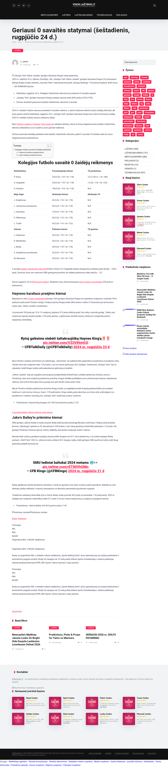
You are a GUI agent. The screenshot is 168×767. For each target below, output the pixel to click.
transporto (128, 126)
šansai (140, 134)
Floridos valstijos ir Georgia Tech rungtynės (35, 124)
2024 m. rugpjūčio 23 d (91, 347)
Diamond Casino (144, 248)
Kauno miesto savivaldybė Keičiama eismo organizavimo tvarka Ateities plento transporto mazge (146, 332)
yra (133, 134)
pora (126, 113)
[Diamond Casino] (129, 259)
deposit (141, 224)
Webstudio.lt (17, 679)
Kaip (126, 99)
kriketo (134, 104)
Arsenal (144, 77)
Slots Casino (68, 714)
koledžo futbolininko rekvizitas (33, 269)
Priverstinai (149, 113)
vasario (148, 130)
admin (25, 61)
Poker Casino (106, 698)
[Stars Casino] (129, 195)
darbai (136, 91)
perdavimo (144, 108)
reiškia (138, 117)
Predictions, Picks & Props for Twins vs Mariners (64, 636)
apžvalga (134, 77)
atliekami (146, 82)
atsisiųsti (141, 86)
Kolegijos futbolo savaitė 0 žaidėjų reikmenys (33, 150)
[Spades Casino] (129, 227)
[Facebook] (14, 5)
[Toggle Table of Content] (48, 146)
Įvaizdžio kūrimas (134, 761)
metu (148, 104)
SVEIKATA (129, 168)
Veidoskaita (149, 761)
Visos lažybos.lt (84, 4)
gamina (151, 91)
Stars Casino (142, 184)
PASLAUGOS (121, 15)
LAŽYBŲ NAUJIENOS (84, 15)
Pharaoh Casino (144, 714)
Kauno (148, 99)
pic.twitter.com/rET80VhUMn (66, 467)
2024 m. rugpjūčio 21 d (86, 471)
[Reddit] (29, 5)
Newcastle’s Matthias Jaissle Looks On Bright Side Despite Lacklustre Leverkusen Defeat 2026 (26, 639)
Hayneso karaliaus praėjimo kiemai (31, 152)
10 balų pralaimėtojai (37, 298)
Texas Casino (143, 698)
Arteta (136, 82)
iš (152, 95)
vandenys (137, 130)
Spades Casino (143, 216)
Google (136, 95)
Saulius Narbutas (117, 761)
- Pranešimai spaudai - (20, 765)
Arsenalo (127, 82)
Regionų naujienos (54, 765)
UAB (147, 126)
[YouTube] (24, 5)
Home (14, 42)
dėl (143, 91)
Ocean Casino (143, 200)
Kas (132, 99)
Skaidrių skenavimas (58, 761)
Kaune (139, 99)
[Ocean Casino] (129, 211)
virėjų (126, 134)
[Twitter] (19, 5)
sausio (147, 117)
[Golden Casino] (18, 724)
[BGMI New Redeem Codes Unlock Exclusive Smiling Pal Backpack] (130, 309)
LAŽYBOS (66, 15)
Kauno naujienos (37, 765)
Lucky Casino (106, 714)
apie (125, 77)
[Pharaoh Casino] (129, 724)
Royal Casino (32, 698)
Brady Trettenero (19, 518)
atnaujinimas (129, 86)
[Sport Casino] (55, 708)
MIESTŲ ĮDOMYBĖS (49, 15)
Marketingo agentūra (18, 761)
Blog (20, 42)
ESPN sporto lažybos (40, 282)
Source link (17, 611)
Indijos (145, 95)
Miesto (126, 108)
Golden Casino (32, 714)
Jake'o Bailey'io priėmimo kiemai (30, 155)
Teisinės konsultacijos (38, 761)
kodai (126, 104)
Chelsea (127, 91)
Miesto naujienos (101, 761)
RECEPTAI (129, 165)
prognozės (128, 117)
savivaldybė (128, 121)
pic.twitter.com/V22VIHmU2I (65, 343)
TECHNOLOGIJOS (104, 15)
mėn (134, 108)
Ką (142, 104)
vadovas (127, 130)
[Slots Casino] (55, 724)
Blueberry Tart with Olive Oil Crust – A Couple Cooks (145, 276)
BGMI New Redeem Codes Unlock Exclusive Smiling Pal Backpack (146, 313)
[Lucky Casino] (92, 724)
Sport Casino (68, 698)
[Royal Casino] (18, 708)
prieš (139, 113)
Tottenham (141, 121)
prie (132, 113)
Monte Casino (143, 232)
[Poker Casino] (92, 708)
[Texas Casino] (129, 708)
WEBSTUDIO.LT (17, 753)
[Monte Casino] (129, 243)
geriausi (127, 95)
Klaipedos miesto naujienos (81, 761)
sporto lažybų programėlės (90, 282)
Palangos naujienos (71, 765)
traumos (139, 126)
